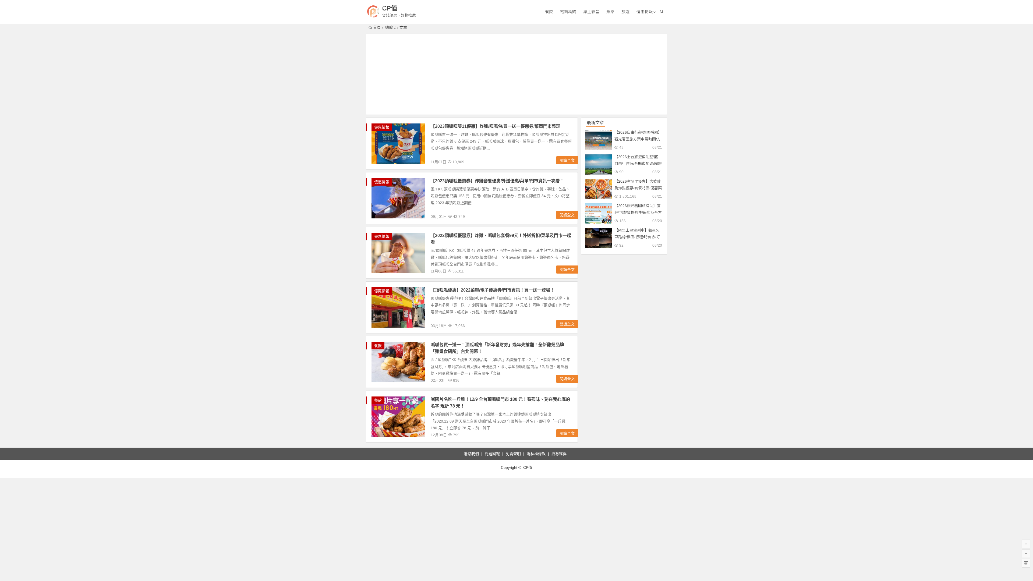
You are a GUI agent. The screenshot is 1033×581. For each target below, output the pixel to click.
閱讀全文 (567, 160)
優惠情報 (644, 11)
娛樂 (610, 11)
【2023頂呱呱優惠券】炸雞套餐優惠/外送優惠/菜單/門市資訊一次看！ (497, 181)
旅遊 (625, 11)
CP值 (389, 8)
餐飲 (549, 11)
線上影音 (591, 11)
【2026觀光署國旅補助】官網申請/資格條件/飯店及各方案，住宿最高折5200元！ (638, 212)
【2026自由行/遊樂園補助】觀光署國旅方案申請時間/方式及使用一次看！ (638, 139)
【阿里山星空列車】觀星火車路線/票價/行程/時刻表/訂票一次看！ (637, 237)
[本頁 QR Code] (1026, 563)
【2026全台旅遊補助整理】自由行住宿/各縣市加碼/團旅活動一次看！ (638, 163)
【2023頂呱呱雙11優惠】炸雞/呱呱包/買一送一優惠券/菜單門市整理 (495, 126)
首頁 (377, 27)
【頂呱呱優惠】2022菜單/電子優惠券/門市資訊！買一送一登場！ (492, 290)
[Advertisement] (516, 74)
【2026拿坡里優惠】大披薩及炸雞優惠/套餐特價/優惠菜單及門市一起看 (638, 188)
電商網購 (568, 11)
